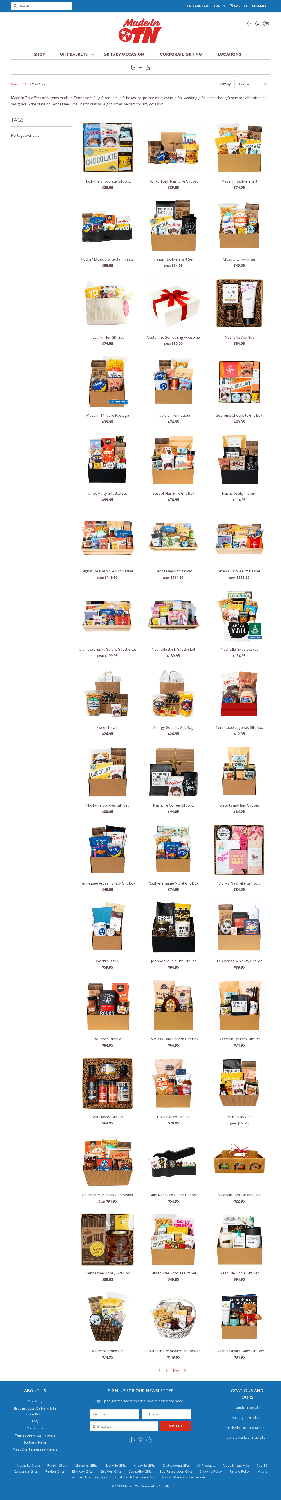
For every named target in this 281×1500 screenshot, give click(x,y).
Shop (40, 54)
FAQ (35, 1421)
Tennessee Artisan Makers (35, 1435)
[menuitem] (42, 54)
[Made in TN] (140, 31)
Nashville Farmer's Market (246, 1427)
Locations (230, 54)
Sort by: (226, 84)
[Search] (15, 6)
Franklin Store (57, 1465)
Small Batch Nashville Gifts (134, 1477)
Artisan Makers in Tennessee (184, 1477)
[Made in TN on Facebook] (250, 23)
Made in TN (131, 1486)
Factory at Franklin (246, 1417)
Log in (219, 6)
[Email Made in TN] (266, 23)
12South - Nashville (245, 1407)
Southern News (35, 1442)
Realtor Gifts (55, 1471)
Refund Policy (239, 1471)
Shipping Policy (211, 1471)
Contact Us (35, 1428)
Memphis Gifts (86, 1465)
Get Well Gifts (110, 1471)
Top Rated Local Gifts (175, 1471)
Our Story (35, 1401)
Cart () (240, 6)
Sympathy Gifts (140, 1471)
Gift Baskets (75, 54)
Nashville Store (28, 1465)
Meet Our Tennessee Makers (35, 1449)
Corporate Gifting (182, 54)
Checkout (260, 6)
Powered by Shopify (155, 1486)
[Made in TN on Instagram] (258, 23)
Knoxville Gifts (144, 1465)
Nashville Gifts (115, 1465)
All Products (206, 1465)
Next (177, 1370)
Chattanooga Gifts (176, 1465)
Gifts (140, 67)
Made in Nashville (236, 1465)
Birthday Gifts (82, 1471)
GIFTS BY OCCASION (125, 54)
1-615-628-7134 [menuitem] (198, 6)
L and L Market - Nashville (246, 1437)
